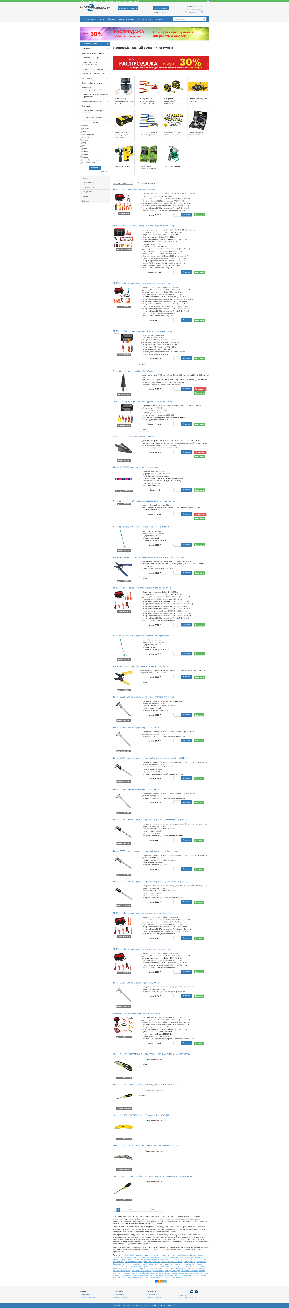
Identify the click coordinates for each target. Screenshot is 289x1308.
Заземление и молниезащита (93, 74)
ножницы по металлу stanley (172, 1262)
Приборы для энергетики (91, 101)
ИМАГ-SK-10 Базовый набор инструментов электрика (136, 1013)
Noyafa (85, 154)
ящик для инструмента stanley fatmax (140, 1277)
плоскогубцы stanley (152, 1262)
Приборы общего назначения (93, 83)
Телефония (86, 48)
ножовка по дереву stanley (186, 1266)
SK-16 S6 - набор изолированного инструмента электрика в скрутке (142, 331)
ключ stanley (118, 1273)
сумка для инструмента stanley (195, 1275)
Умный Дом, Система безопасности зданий (90, 63)
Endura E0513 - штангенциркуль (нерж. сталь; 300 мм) (136, 983)
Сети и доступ (87, 106)
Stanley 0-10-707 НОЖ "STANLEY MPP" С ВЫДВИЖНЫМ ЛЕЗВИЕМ (141, 1115)
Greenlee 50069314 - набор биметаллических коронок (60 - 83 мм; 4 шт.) (144, 501)
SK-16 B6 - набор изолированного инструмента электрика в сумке (142, 949)
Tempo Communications (91, 160)
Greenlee (85, 137)
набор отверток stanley (134, 1262)
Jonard (84, 148)
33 (153, 1210)
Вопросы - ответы (144, 19)
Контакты (159, 19)
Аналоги (142, 364)
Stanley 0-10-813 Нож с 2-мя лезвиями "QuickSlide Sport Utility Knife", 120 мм (146, 1145)
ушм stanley (170, 1264)
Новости (85, 178)
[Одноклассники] (159, 1281)
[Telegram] (165, 1281)
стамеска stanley (132, 1259)
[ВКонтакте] (156, 1281)
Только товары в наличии (150, 183)
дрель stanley (160, 1264)
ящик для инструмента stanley (171, 1275)
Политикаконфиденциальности (187, 1296)
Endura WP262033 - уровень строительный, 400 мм (135, 467)
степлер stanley (192, 1259)
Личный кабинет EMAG (194, 12)
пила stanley (130, 1266)
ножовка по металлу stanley (135, 1273)
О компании (90, 19)
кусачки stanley (125, 1271)
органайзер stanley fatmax (143, 1264)
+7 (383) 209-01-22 (152, 1294)
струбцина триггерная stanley (158, 1273)
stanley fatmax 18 (126, 1264)
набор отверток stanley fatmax (193, 1271)
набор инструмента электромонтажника (171, 1277)
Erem (84, 132)
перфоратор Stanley (155, 1257)
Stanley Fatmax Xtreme (172, 1257)
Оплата (101, 19)
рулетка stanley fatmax (148, 1259)
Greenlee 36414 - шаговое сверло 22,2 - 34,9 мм (133, 436)
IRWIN (84, 143)
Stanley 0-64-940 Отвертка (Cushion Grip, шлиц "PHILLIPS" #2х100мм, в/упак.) (146, 1084)
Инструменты (87, 78)
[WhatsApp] (162, 1281)
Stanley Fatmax (123, 1255)
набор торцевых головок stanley (162, 1266)
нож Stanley (191, 1255)
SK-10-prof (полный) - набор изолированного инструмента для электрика (145, 226)
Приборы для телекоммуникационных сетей (93, 88)
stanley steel (137, 1271)
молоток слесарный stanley (186, 1264)
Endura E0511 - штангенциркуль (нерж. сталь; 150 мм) (136, 727)
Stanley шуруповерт (137, 1255)
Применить (95, 168)
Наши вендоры (88, 187)
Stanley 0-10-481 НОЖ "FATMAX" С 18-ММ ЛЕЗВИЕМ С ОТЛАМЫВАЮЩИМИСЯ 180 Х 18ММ (151, 1054)
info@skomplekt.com (87, 1297)
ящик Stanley (167, 1255)
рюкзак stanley (119, 1277)
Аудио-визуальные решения (93, 53)
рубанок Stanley (126, 1257)
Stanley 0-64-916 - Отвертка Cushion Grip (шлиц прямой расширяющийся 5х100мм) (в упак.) (153, 1176)
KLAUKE (85, 151)
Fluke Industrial (88, 134)
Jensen (84, 146)
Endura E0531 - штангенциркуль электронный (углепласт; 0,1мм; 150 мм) (145, 697)
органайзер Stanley (153, 1255)
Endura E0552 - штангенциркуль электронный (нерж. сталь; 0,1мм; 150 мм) (145, 851)
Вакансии (85, 201)
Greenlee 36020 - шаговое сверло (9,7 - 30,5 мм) (134, 371)
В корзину (186, 214)
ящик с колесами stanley (135, 1275)
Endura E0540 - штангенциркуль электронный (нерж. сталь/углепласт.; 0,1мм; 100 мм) (150, 758)
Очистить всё (103, 172)
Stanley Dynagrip (190, 1262)
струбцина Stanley (140, 1257)
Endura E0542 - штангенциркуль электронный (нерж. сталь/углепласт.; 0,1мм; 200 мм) (150, 881)
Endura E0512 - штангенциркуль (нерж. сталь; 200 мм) (136, 789)
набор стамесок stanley (128, 1268)
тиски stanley (180, 1259)
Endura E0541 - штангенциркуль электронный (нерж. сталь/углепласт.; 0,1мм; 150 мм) (150, 820)
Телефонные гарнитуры (91, 57)
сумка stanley (200, 1257)
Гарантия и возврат (126, 19)
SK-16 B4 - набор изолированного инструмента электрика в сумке (142, 588)
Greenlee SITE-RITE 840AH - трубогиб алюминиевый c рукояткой (141, 527)
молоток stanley (119, 1259)
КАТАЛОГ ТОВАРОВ (89, 44)
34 (157, 1210)
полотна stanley (152, 1275)
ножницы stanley (177, 1273)
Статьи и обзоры (88, 182)
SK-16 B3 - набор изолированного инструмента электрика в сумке (142, 283)
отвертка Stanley (179, 1255)
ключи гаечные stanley (194, 1273)
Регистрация (196, 9)
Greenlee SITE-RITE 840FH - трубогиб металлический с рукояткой (141, 635)
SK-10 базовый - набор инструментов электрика (134, 189)
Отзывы (85, 196)
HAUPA (85, 140)
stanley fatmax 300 (191, 1268)
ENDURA (85, 129)
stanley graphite (144, 1268)
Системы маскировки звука (92, 117)
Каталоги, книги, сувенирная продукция (93, 111)
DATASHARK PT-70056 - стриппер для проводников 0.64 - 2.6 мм (141, 666)
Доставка (111, 19)
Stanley (85, 157)
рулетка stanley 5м (176, 1268)
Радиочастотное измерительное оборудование (94, 95)
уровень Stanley (188, 1257)
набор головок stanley (159, 1268)
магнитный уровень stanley (153, 1271)
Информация (87, 192)
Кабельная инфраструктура (92, 69)
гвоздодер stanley (142, 1266)
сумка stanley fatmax (166, 1259)
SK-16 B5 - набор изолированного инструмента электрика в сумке (142, 913)
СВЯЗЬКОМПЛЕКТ (89, 163)
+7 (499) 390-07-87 (161, 12)
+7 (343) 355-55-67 (119, 1294)
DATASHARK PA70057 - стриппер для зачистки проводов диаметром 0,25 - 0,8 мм (148, 557)
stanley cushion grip (172, 1271)
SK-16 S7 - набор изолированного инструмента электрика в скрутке (142, 401)
